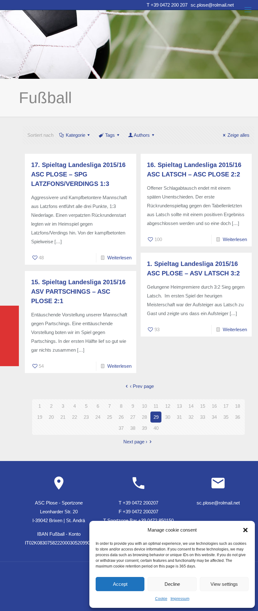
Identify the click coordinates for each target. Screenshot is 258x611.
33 (202, 417)
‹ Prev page (142, 386)
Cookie (161, 599)
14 (191, 406)
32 (191, 417)
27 (132, 417)
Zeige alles (238, 135)
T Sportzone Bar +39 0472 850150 (138, 520)
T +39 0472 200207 (138, 502)
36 (237, 417)
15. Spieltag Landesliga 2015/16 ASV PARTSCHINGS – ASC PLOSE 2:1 (78, 291)
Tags (110, 135)
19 (39, 417)
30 (167, 417)
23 (86, 417)
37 (121, 428)
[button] (245, 530)
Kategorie (75, 135)
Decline (172, 584)
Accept (120, 584)
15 (202, 406)
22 (74, 417)
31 (179, 417)
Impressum (180, 599)
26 (121, 417)
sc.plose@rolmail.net (212, 5)
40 (156, 428)
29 (156, 417)
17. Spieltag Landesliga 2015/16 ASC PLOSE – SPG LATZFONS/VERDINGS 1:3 (78, 174)
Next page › (135, 441)
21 (62, 417)
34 (214, 417)
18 (237, 406)
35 (225, 417)
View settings (224, 584)
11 (156, 406)
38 (132, 428)
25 (109, 417)
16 (214, 406)
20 (51, 417)
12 (167, 406)
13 (179, 406)
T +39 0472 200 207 (167, 5)
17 (225, 406)
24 (97, 417)
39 (144, 428)
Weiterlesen (119, 257)
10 (144, 406)
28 (144, 417)
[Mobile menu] (248, 9)
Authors (142, 135)
